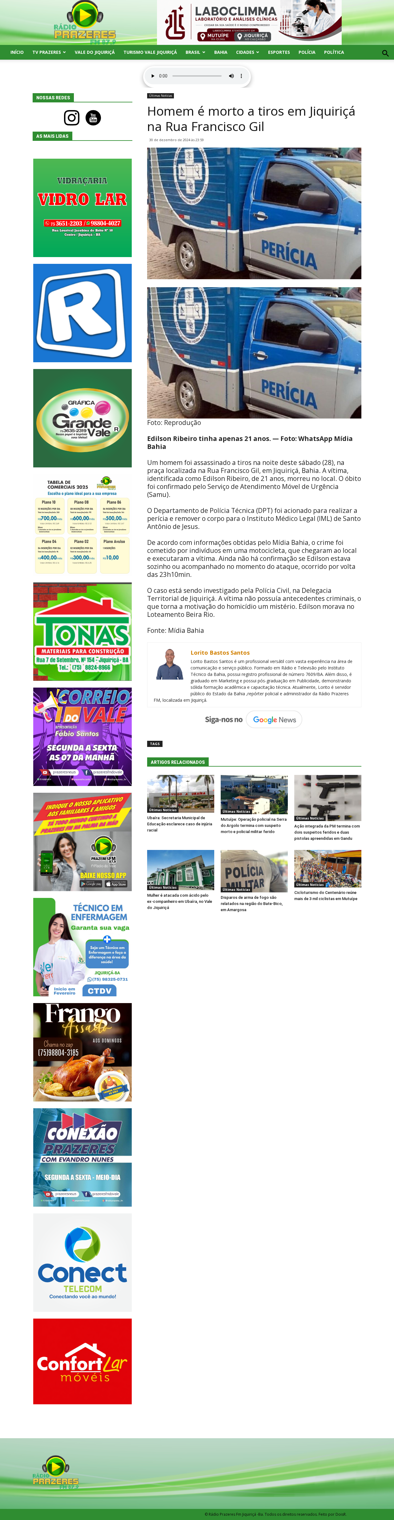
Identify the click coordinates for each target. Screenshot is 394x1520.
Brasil (193, 52)
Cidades (245, 52)
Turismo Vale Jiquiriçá (150, 52)
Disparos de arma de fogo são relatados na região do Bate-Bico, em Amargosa (252, 903)
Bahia (220, 52)
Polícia (307, 52)
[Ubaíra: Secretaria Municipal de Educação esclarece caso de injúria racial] (180, 794)
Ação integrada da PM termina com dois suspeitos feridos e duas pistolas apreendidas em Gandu (327, 832)
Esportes (279, 52)
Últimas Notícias (160, 95)
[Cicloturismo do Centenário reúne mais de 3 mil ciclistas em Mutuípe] (327, 868)
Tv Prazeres (46, 52)
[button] (385, 60)
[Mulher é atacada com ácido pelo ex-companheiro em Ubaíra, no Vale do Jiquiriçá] (180, 870)
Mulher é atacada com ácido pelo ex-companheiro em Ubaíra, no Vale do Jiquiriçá (179, 901)
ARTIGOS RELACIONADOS (178, 762)
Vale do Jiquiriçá (95, 52)
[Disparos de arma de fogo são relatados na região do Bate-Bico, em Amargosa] (254, 871)
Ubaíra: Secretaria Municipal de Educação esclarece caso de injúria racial (179, 824)
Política (334, 52)
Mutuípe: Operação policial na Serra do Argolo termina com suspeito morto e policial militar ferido (254, 825)
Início (17, 52)
